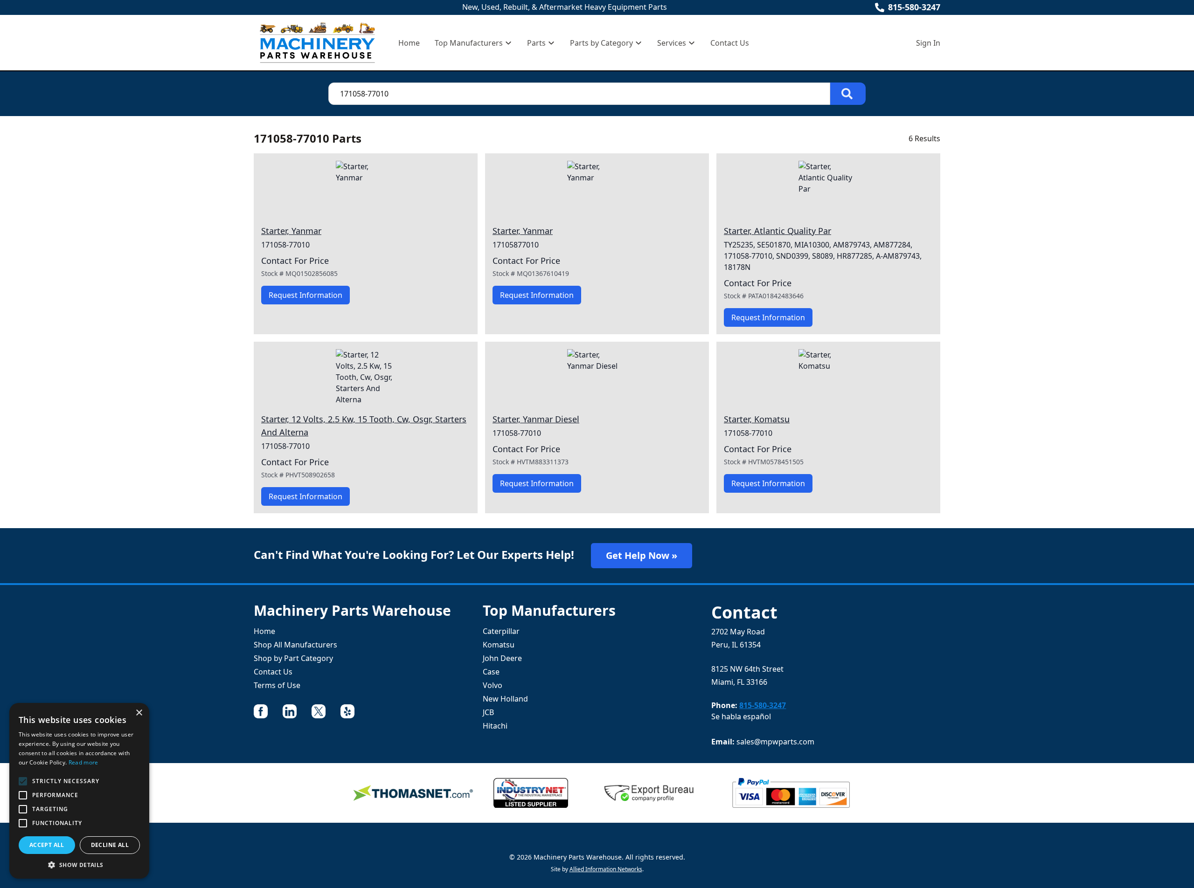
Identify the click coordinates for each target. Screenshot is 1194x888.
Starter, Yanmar (291, 230)
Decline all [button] (110, 845)
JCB (488, 712)
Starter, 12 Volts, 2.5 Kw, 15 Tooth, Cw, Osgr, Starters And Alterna (363, 425)
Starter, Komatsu (757, 419)
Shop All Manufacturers (295, 645)
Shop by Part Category (293, 658)
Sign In (928, 43)
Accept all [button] (46, 845)
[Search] (848, 94)
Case (491, 672)
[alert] (79, 791)
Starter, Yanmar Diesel (536, 419)
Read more (83, 762)
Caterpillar (501, 631)
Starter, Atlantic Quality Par (777, 230)
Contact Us (729, 43)
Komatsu (498, 645)
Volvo (492, 685)
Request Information (305, 295)
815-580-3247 (914, 7)
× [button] (138, 712)
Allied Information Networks (605, 869)
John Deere (502, 658)
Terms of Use (277, 685)
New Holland (505, 699)
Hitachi (495, 726)
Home (409, 43)
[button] (79, 864)
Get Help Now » (641, 555)
